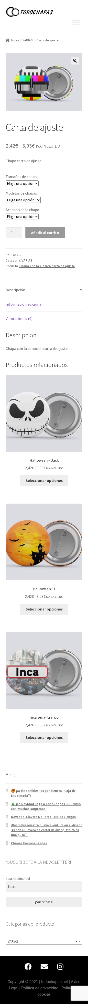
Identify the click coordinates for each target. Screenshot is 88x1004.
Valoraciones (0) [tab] (19, 318)
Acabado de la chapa (22, 209)
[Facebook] (28, 967)
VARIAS (27, 40)
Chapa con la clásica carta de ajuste (47, 266)
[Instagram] (60, 967)
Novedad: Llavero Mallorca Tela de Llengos (43, 817)
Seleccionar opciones (44, 480)
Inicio (15, 40)
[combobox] (44, 941)
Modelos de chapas (21, 193)
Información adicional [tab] (24, 304)
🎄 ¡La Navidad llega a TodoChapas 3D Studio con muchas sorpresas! (46, 806)
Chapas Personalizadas (29, 843)
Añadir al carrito (45, 232)
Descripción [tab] (15, 289)
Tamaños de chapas (22, 176)
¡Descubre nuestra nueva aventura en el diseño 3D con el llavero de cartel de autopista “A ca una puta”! (46, 830)
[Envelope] (44, 967)
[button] (75, 61)
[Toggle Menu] (76, 22)
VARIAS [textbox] (42, 941)
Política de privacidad (39, 988)
